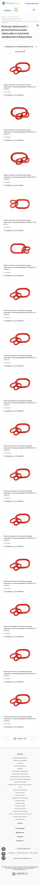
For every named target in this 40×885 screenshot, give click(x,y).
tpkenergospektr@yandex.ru (23, 858)
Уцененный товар (20, 819)
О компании (20, 828)
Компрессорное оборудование (20, 774)
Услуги (20, 823)
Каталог (20, 754)
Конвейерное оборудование (20, 758)
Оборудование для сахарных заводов (20, 776)
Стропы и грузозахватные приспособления (20, 814)
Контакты (20, 841)
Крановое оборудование (20, 766)
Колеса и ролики (20, 792)
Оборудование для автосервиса (20, 798)
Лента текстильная (20, 795)
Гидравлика (20, 768)
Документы (20, 832)
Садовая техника (20, 803)
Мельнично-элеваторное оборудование (20, 779)
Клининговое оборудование (20, 790)
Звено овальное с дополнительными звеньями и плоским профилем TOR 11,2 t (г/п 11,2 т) (20, 87)
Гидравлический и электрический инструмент (20, 784)
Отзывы (20, 836)
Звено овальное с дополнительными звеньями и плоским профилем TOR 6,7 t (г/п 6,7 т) (20, 222)
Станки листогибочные (20, 808)
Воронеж (8, 10)
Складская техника (20, 806)
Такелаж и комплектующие (20, 816)
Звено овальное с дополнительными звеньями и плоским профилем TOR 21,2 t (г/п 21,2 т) (20, 132)
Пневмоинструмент (20, 800)
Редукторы (20, 763)
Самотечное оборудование (20, 760)
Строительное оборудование (20, 811)
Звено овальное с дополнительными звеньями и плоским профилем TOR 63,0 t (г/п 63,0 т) (20, 267)
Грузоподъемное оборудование (20, 771)
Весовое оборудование (20, 782)
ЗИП (20, 787)
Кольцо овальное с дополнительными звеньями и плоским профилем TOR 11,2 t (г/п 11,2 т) (20, 312)
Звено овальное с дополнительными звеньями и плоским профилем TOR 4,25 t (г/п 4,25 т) (20, 177)
